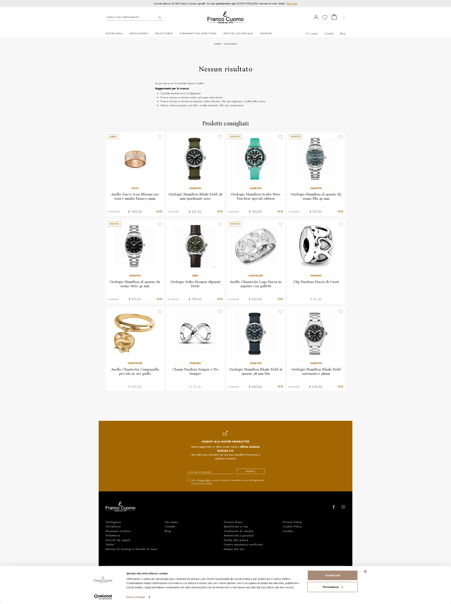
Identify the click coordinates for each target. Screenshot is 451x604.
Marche (266, 33)
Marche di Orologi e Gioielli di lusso (131, 549)
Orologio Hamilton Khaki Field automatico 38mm (316, 371)
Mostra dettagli (135, 597)
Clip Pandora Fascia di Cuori (316, 282)
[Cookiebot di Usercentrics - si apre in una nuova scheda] (103, 597)
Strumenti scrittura (118, 531)
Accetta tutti (332, 575)
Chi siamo (311, 33)
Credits (288, 531)
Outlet (110, 544)
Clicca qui (291, 3)
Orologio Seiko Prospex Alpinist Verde (195, 284)
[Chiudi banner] (365, 571)
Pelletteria (164, 33)
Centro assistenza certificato (243, 544)
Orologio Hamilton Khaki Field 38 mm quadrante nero (195, 196)
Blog (342, 33)
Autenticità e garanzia (239, 535)
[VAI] (159, 17)
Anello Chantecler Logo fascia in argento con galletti (255, 284)
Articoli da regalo (238, 33)
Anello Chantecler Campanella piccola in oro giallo (135, 371)
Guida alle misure (236, 540)
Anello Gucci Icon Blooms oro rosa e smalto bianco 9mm (135, 196)
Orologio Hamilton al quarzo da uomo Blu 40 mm (316, 196)
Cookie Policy (292, 526)
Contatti (328, 33)
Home (217, 44)
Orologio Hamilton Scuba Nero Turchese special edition (255, 196)
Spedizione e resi (236, 526)
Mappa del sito (234, 549)
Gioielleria (114, 33)
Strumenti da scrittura (198, 33)
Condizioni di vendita (239, 531)
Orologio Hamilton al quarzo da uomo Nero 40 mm (135, 284)
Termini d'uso (233, 522)
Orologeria (139, 33)
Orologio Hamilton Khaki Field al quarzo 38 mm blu (255, 371)
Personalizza (331, 586)
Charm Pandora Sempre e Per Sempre (195, 371)
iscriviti (250, 471)
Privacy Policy (204, 480)
